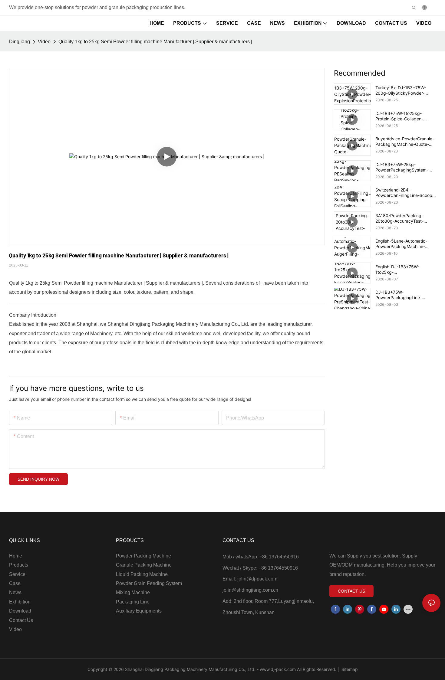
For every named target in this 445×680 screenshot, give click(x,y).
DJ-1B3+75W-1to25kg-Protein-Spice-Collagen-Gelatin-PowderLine (399, 116)
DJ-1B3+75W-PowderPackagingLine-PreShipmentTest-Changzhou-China (405, 294)
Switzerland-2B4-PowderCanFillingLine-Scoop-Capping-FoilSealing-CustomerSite (404, 192)
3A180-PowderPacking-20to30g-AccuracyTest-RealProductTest (399, 218)
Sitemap (349, 669)
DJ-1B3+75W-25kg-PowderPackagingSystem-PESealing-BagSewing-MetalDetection (401, 167)
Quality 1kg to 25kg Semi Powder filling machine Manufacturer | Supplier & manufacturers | (155, 41)
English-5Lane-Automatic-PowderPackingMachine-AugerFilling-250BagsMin (401, 243)
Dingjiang (19, 41)
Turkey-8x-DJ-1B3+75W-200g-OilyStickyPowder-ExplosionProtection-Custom (403, 90)
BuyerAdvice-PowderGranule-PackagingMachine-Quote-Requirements (404, 141)
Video (44, 41)
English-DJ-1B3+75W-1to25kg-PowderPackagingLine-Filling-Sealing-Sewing (405, 269)
